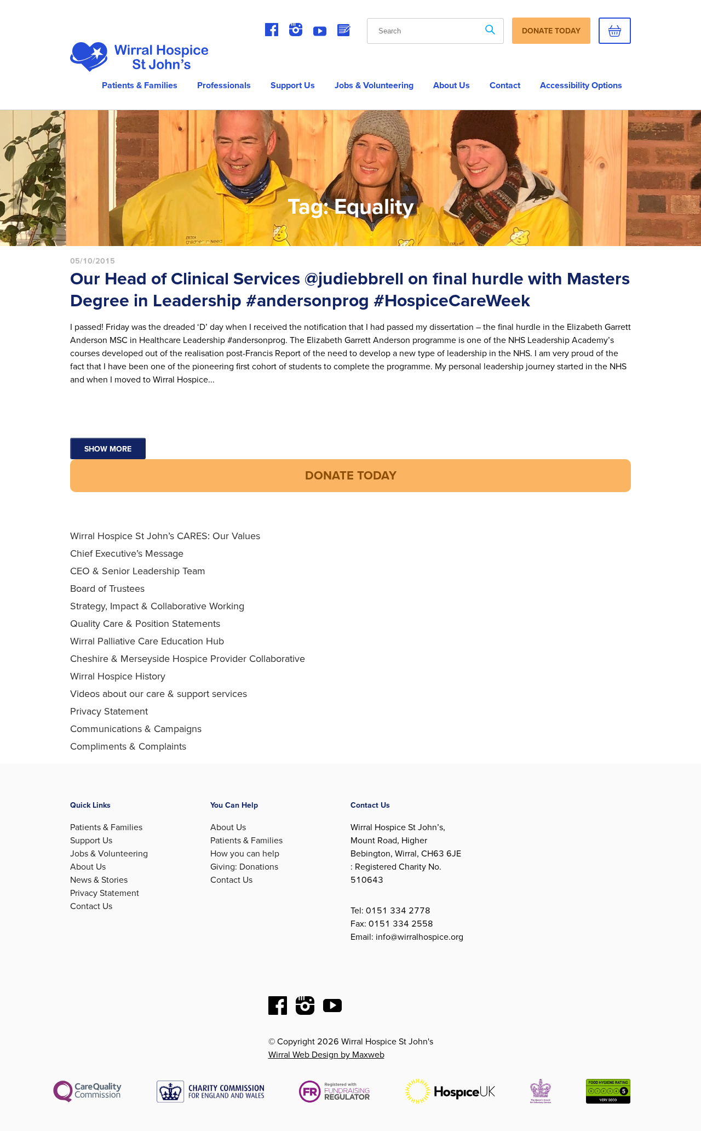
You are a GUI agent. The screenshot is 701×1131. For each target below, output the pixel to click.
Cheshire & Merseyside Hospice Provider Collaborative (187, 659)
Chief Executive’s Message (126, 553)
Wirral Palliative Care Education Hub (147, 641)
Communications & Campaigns (136, 729)
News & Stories (99, 880)
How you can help (244, 853)
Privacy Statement (109, 711)
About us (451, 85)
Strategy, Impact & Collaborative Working (157, 606)
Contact (505, 85)
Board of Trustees (107, 588)
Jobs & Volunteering (374, 85)
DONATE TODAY (351, 476)
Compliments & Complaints (128, 746)
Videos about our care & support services (158, 694)
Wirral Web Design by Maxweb (326, 1054)
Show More (107, 449)
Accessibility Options (581, 85)
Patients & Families (139, 85)
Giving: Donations (244, 866)
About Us (88, 866)
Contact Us (91, 906)
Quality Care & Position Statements (145, 624)
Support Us (293, 85)
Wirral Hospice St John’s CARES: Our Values (165, 536)
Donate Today (551, 31)
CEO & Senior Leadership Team (137, 571)
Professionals (224, 85)
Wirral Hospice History (117, 676)
